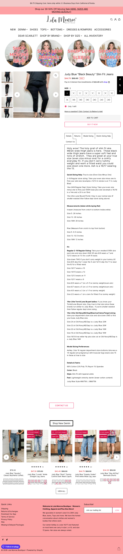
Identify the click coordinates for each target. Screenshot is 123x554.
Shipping (4, 509)
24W (108, 100)
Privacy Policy (6, 519)
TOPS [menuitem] (43, 29)
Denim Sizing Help (103, 136)
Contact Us (70, 142)
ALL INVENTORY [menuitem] (93, 35)
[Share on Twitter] (120, 85)
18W (87, 100)
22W (101, 100)
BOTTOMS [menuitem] (56, 29)
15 (67, 100)
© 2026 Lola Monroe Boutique (13, 550)
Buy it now (92, 124)
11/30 (15, 482)
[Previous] (17, 94)
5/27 (20, 480)
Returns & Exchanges (9, 511)
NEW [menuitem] (13, 29)
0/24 (5, 480)
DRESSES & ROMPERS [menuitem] (79, 29)
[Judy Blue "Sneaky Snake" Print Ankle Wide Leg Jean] (85, 446)
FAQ (2, 522)
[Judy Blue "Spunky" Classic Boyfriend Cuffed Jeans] (13, 446)
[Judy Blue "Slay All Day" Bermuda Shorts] (110, 446)
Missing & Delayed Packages (12, 525)
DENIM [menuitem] (22, 29)
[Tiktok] (7, 540)
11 (105, 93)
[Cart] (119, 19)
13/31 (21, 482)
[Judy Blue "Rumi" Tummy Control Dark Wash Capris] (61, 446)
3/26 (15, 480)
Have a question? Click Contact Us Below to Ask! (84, 111)
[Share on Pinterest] (120, 91)
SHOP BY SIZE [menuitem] (72, 35)
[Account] (115, 19)
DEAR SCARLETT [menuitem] (28, 35)
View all (61, 491)
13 (112, 93)
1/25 (10, 480)
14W (73, 100)
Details (68, 136)
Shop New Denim (61, 423)
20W (94, 100)
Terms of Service (7, 517)
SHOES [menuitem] (34, 29)
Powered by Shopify (35, 550)
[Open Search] (111, 19)
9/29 (9, 482)
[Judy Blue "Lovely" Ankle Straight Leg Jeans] (37, 446)
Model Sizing (88, 136)
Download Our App (8, 514)
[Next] (55, 94)
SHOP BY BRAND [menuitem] (50, 35)
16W (80, 100)
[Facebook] (2, 540)
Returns (77, 136)
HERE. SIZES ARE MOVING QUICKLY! (70, 10)
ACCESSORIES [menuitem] (102, 29)
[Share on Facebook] (120, 79)
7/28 (4, 482)
